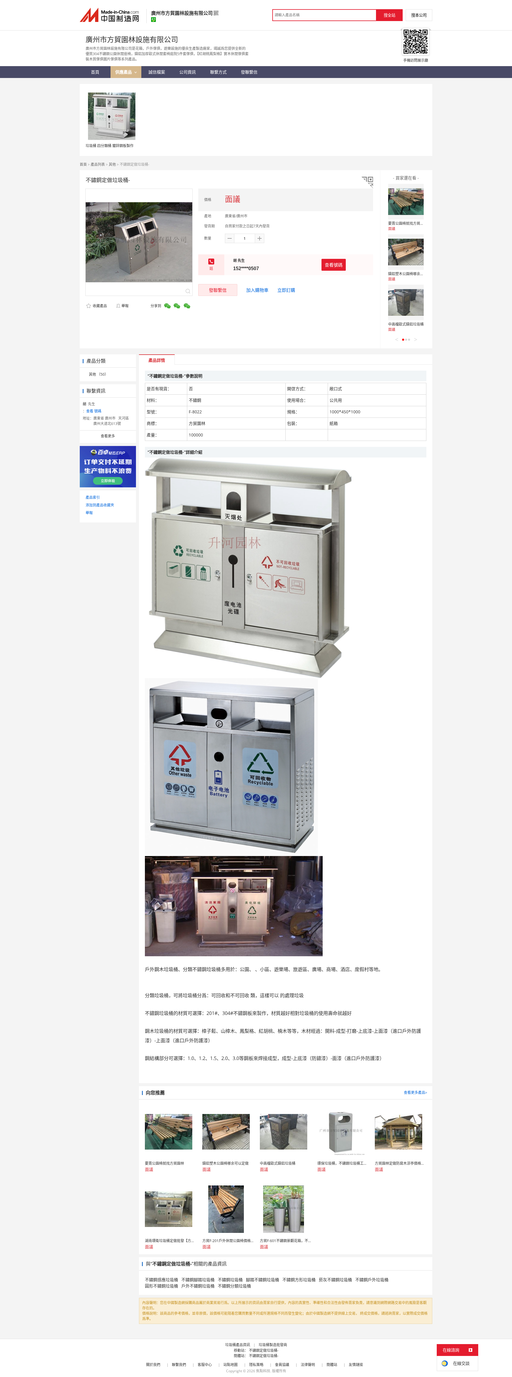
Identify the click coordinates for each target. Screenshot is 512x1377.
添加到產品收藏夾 (100, 505)
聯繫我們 (179, 1364)
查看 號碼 (93, 411)
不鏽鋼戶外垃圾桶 (371, 1279)
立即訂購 (286, 290)
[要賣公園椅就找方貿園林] (406, 201)
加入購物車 (257, 290)
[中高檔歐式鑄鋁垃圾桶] (406, 302)
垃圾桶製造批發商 (273, 1344)
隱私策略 (256, 1364)
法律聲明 (308, 1364)
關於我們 (153, 1364)
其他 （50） (98, 374)
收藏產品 (99, 305)
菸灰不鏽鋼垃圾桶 (335, 1279)
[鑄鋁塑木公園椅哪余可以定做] (406, 252)
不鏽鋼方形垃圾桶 (299, 1279)
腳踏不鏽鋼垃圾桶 (262, 1279)
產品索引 (93, 497)
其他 (112, 164)
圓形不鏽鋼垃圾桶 (161, 1286)
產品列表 (98, 164)
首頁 (83, 164)
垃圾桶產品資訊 (237, 1344)
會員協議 (282, 1364)
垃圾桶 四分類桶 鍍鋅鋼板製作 (110, 145)
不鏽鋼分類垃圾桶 (234, 1286)
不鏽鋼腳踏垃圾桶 (198, 1279)
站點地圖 (230, 1364)
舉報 (125, 305)
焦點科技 (263, 1370)
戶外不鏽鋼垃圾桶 (198, 1286)
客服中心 (205, 1364)
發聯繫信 (218, 290)
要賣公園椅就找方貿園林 (407, 223)
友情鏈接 (356, 1364)
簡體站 (332, 1364)
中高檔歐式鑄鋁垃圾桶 (406, 324)
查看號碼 (334, 265)
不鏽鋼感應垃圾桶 (161, 1279)
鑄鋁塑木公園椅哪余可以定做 (411, 273)
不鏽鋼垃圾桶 (230, 1279)
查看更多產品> (415, 1092)
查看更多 (108, 436)
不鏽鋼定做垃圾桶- (264, 1350)
